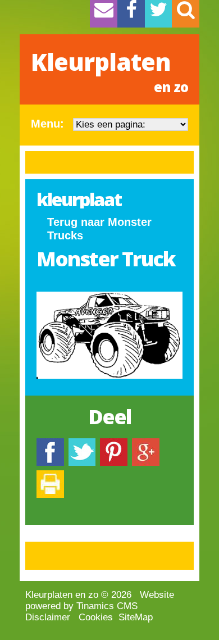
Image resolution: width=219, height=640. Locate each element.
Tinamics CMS (107, 606)
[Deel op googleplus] (145, 443)
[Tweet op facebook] (82, 443)
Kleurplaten (109, 71)
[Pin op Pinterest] (113, 443)
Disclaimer (47, 617)
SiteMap (135, 617)
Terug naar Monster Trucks (99, 229)
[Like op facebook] (50, 443)
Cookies (96, 617)
